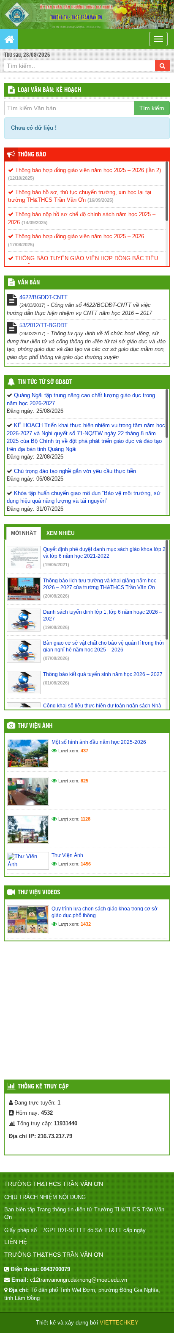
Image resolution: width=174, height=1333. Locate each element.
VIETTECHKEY (119, 1322)
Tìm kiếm (151, 108)
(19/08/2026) (56, 627)
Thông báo (32, 155)
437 (84, 750)
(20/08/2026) (56, 595)
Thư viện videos (39, 893)
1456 (86, 863)
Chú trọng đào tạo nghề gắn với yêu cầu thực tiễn (75, 471)
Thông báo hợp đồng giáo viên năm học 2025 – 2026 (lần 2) (87, 170)
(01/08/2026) (56, 682)
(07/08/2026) (56, 658)
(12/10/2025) (21, 178)
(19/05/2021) (56, 564)
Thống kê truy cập (43, 1087)
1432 (86, 924)
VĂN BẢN (29, 283)
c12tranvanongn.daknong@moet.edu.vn (78, 1280)
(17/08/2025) (21, 244)
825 (84, 780)
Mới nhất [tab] (23, 533)
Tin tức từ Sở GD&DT (45, 382)
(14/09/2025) (35, 222)
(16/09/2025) (100, 200)
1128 (85, 818)
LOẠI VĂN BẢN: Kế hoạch (49, 90)
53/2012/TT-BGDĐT (43, 325)
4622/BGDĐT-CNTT (43, 297)
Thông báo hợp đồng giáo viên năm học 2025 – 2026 (79, 236)
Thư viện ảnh (35, 726)
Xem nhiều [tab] (60, 533)
